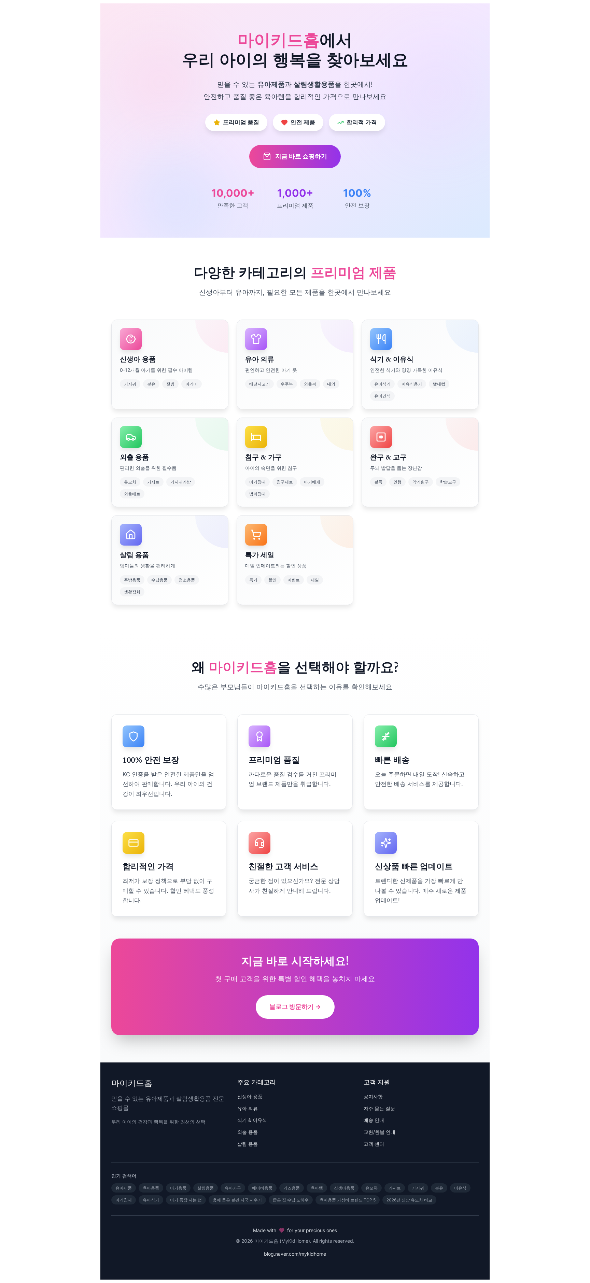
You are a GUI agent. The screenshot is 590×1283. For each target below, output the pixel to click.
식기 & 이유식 (252, 1120)
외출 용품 (247, 1132)
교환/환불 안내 (379, 1132)
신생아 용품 (250, 1096)
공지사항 (373, 1096)
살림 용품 (247, 1144)
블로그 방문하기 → (295, 1006)
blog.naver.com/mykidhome (295, 1254)
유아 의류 (247, 1108)
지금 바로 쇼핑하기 (301, 156)
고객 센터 (374, 1144)
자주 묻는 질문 (379, 1108)
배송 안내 (374, 1120)
